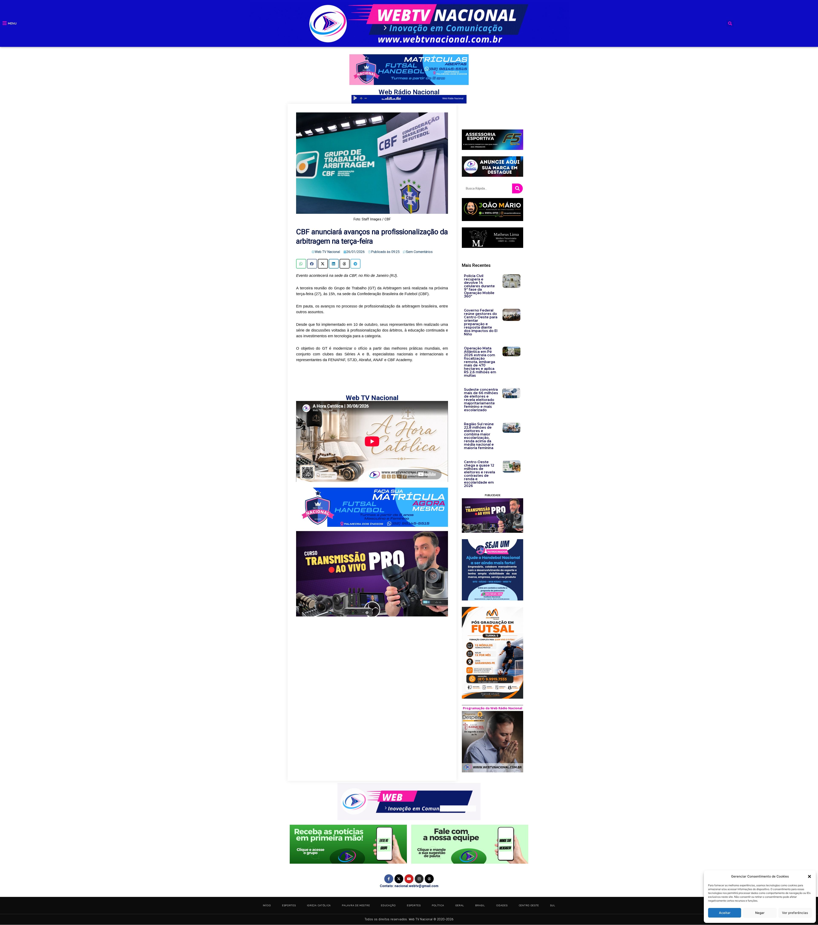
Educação (388, 905)
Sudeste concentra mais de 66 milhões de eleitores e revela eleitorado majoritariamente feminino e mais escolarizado (481, 400)
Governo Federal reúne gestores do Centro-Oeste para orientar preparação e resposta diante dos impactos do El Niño (480, 322)
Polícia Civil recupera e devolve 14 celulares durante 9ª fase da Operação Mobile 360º (479, 286)
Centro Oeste (529, 905)
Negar (760, 913)
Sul (552, 905)
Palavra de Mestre (356, 905)
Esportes (289, 905)
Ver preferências (795, 913)
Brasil (480, 905)
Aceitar (724, 913)
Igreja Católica (319, 905)
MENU (12, 23)
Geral (459, 905)
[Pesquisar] (517, 188)
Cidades (502, 905)
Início (267, 905)
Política (438, 905)
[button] (809, 876)
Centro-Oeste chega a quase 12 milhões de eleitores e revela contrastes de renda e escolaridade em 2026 (479, 474)
